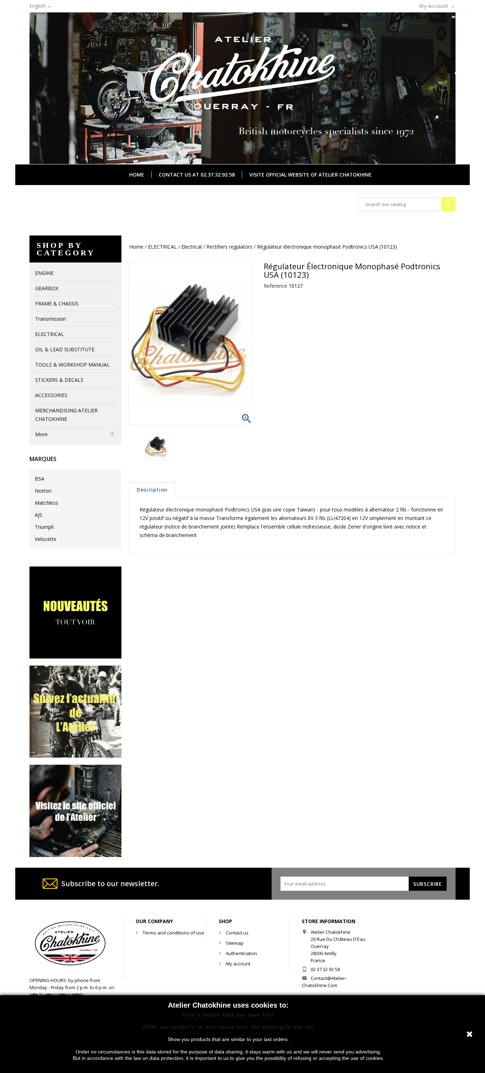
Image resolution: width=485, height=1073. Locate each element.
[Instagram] (75, 711)
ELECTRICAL (49, 334)
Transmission (50, 318)
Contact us (237, 933)
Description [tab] (152, 489)
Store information (328, 921)
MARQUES (42, 459)
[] (448, 204)
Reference (275, 285)
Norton (43, 490)
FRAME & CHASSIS (56, 303)
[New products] (75, 611)
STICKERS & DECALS (59, 379)
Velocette (45, 539)
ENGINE (44, 273)
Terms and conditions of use (173, 933)
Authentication (241, 953)
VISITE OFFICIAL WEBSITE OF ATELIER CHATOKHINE (310, 174)
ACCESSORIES (51, 395)
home (136, 174)
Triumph (44, 527)
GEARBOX (46, 288)
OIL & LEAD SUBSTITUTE (64, 349)
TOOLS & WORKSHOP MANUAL (72, 364)
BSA (39, 478)
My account (238, 963)
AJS (38, 514)
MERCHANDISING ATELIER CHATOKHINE (66, 414)
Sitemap (235, 943)
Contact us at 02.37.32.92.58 (197, 174)
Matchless (46, 502)
